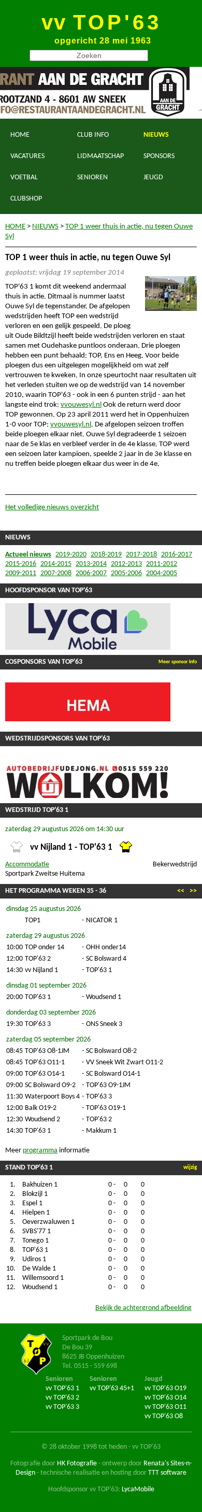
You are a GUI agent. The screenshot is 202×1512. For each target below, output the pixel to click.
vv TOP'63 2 (62, 1398)
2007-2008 (55, 573)
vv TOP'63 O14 (165, 1398)
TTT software (167, 1473)
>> (193, 891)
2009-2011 (20, 573)
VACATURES (27, 156)
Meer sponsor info (177, 662)
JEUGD (153, 177)
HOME (20, 135)
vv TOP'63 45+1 (112, 1388)
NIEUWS (156, 135)
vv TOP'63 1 (62, 1388)
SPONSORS (159, 156)
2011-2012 (161, 564)
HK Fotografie (77, 1463)
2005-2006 (126, 573)
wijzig (190, 1168)
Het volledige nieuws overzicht (52, 507)
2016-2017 (176, 555)
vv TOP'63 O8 (164, 1416)
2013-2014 (91, 564)
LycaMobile (138, 1489)
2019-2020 (70, 555)
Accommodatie (27, 864)
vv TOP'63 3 (62, 1407)
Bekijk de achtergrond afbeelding (143, 1308)
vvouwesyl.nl (81, 405)
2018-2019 (106, 555)
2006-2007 (91, 573)
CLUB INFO (93, 135)
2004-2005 (161, 573)
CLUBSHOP (26, 199)
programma (40, 1150)
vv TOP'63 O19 (165, 1388)
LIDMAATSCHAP (100, 156)
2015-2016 (20, 564)
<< (180, 891)
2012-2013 (126, 564)
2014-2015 (55, 564)
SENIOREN (92, 177)
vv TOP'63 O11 (165, 1407)
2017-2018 (141, 555)
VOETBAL (24, 177)
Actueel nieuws (28, 555)
